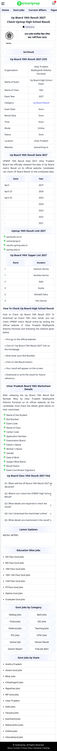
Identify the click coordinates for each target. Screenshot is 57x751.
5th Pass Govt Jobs (14, 556)
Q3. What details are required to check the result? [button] (26, 505)
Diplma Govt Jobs (14, 593)
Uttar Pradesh (12, 700)
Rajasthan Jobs (12, 688)
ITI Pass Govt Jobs (14, 587)
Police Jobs (15, 621)
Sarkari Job (15, 642)
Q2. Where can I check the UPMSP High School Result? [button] (28, 495)
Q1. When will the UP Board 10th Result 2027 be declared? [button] (28, 485)
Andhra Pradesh (13, 664)
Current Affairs (37, 10)
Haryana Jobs (12, 712)
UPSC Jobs (42, 635)
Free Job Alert (42, 648)
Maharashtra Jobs (14, 724)
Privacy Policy (26, 748)
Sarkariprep (29, 27)
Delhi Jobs (10, 706)
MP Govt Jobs (12, 694)
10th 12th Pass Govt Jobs (17, 575)
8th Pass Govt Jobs (14, 562)
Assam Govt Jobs (13, 670)
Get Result (28, 52)
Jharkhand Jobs (13, 718)
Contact (17, 748)
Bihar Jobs (10, 676)
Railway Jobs (15, 614)
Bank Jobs (42, 614)
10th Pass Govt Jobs (15, 568)
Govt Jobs (18, 10)
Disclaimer (38, 748)
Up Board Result (41, 102)
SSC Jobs (42, 621)
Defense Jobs (15, 628)
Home (5, 10)
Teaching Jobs (42, 628)
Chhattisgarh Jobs (14, 682)
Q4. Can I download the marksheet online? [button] (26, 513)
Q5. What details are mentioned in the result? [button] (27, 520)
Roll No (8, 43)
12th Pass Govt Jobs (15, 581)
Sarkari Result (42, 642)
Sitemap (46, 748)
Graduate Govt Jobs (15, 599)
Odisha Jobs (11, 731)
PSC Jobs (15, 635)
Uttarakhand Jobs (14, 737)
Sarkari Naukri (15, 648)
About (9, 748)
